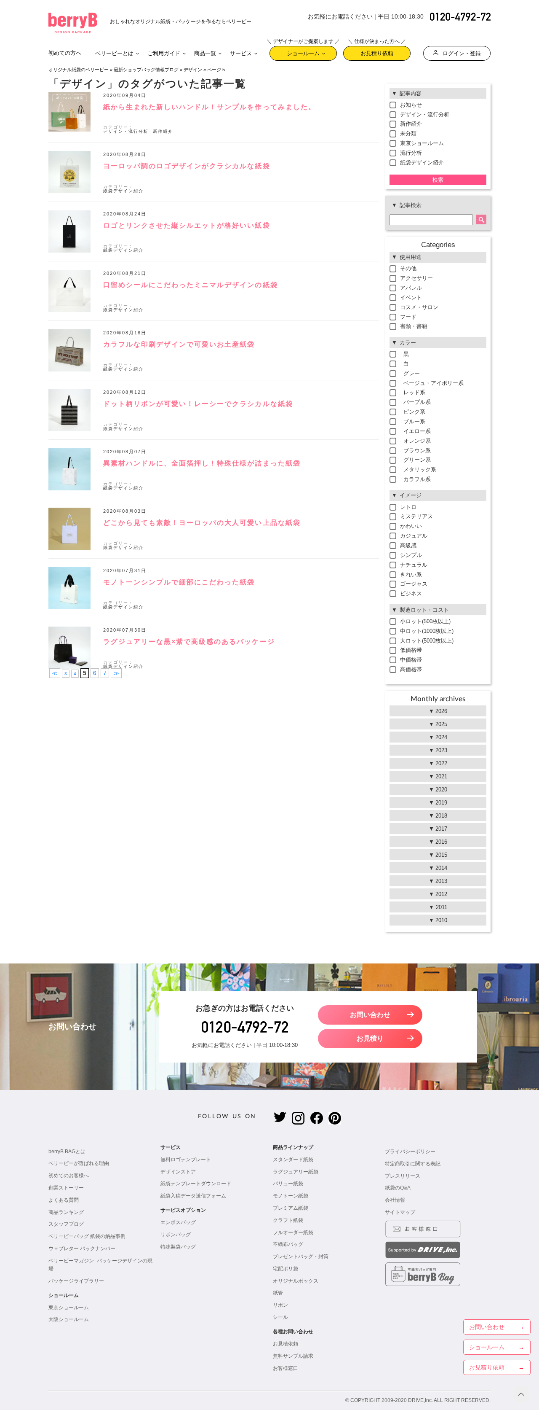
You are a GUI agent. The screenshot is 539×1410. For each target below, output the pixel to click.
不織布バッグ (288, 1244)
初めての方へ (64, 53)
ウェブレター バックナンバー (81, 1248)
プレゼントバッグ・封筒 (300, 1256)
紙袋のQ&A (398, 1188)
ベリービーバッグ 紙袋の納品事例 (86, 1236)
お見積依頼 (285, 1344)
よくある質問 (63, 1200)
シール (280, 1317)
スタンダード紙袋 (293, 1159)
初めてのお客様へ (68, 1176)
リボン (280, 1305)
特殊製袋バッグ (178, 1247)
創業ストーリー (66, 1188)
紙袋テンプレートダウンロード (195, 1184)
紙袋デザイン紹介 (123, 190)
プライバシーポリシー (410, 1151)
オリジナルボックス (295, 1281)
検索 (437, 180)
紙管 (278, 1293)
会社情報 (395, 1200)
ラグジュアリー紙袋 (295, 1172)
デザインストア (178, 1172)
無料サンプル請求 (293, 1356)
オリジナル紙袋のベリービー (78, 69)
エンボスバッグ (178, 1222)
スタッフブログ (66, 1224)
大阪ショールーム (68, 1319)
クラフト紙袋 (288, 1220)
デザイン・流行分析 (126, 131)
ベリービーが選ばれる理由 (78, 1163)
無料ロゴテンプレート (185, 1159)
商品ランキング (66, 1212)
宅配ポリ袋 (285, 1269)
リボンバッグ (175, 1235)
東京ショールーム (68, 1307)
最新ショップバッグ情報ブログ (146, 69)
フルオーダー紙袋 (293, 1232)
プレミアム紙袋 (290, 1208)
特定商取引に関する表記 (412, 1164)
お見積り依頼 (377, 51)
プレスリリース (402, 1176)
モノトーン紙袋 (290, 1196)
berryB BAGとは (66, 1151)
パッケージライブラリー (76, 1281)
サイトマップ (400, 1212)
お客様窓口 (285, 1368)
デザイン (193, 69)
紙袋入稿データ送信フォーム (193, 1196)
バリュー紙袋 (288, 1184)
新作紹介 (163, 131)
